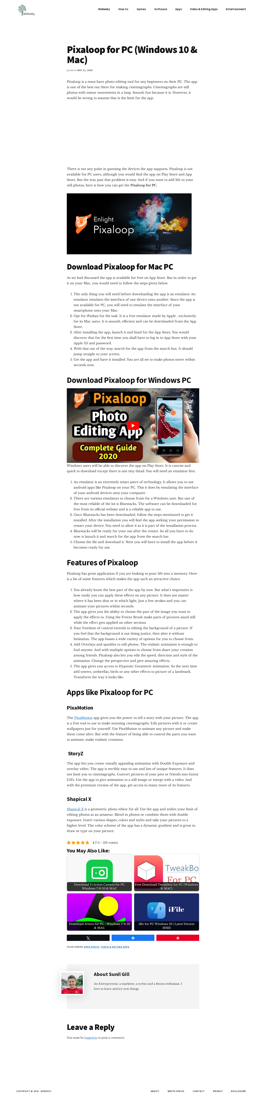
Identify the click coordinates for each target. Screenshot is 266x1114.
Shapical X (75, 809)
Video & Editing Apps (115, 946)
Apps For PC (92, 946)
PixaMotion (83, 718)
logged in (91, 1037)
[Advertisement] (133, 133)
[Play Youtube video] (133, 425)
